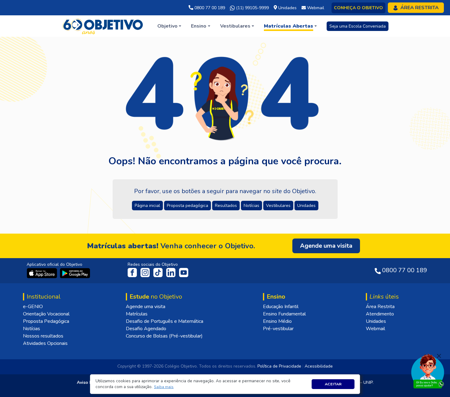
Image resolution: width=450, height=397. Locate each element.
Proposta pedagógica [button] (187, 205)
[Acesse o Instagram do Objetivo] (145, 272)
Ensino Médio (277, 321)
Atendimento (380, 314)
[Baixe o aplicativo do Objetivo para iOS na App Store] (42, 272)
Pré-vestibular (278, 328)
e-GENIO (33, 306)
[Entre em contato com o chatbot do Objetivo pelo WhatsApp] (428, 370)
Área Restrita (380, 306)
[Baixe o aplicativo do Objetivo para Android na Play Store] (75, 272)
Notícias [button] (251, 205)
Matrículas (137, 314)
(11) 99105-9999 (252, 8)
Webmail (375, 328)
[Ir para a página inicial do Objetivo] (103, 25)
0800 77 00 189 (209, 8)
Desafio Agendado (146, 328)
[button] (164, 387)
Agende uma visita (145, 306)
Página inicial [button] (147, 205)
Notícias (31, 328)
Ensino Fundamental (284, 314)
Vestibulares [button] (278, 205)
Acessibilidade (319, 366)
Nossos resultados (43, 336)
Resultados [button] (226, 205)
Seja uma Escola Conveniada (357, 26)
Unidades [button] (306, 205)
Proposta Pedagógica (46, 321)
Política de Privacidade (279, 366)
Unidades (376, 321)
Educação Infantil (280, 306)
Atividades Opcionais (45, 343)
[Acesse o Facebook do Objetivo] (133, 272)
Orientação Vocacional (46, 314)
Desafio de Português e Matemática (164, 321)
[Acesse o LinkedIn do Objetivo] (171, 272)
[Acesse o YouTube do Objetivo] (183, 272)
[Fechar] (439, 355)
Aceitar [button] (333, 384)
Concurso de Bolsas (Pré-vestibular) (164, 336)
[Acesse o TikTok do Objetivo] (158, 272)
